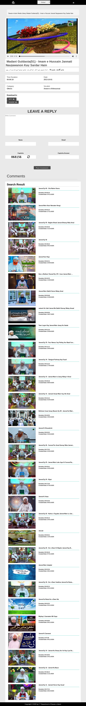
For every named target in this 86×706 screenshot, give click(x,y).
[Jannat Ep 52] (22, 247)
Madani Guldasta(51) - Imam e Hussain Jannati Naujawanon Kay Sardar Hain (49, 13)
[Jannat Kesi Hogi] (22, 264)
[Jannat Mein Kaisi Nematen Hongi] (22, 213)
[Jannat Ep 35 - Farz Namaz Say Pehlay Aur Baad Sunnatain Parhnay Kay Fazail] (22, 350)
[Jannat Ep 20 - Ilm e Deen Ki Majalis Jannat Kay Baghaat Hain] (22, 555)
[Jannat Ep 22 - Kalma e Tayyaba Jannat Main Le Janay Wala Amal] (22, 521)
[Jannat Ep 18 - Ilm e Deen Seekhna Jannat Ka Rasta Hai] (22, 589)
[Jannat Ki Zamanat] (22, 641)
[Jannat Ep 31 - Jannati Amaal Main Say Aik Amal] (22, 401)
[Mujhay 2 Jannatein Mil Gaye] (22, 623)
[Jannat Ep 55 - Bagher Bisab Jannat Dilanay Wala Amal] (22, 230)
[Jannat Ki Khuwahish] (22, 435)
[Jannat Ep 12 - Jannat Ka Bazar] (22, 675)
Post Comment (42, 168)
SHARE (12, 102)
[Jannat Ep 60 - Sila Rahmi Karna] (22, 195)
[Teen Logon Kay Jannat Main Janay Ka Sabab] (22, 332)
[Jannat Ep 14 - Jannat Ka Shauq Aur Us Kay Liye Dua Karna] (22, 658)
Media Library (22, 13)
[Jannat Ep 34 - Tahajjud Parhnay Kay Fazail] (22, 367)
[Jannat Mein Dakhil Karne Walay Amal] (22, 298)
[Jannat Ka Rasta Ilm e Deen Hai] (22, 606)
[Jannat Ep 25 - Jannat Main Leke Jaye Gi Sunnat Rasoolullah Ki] (22, 469)
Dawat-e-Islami (12, 13)
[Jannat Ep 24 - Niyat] (22, 486)
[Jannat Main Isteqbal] (22, 572)
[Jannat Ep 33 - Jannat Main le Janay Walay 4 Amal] (22, 384)
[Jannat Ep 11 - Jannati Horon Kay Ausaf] (22, 692)
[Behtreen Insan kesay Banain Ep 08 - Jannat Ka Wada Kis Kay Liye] (22, 418)
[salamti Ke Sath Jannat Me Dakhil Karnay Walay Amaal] (22, 315)
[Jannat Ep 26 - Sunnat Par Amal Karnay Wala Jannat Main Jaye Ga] (22, 452)
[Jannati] (22, 538)
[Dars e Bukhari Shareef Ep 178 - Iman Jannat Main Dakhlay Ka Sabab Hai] (22, 281)
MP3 (11, 99)
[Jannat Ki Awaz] (22, 504)
